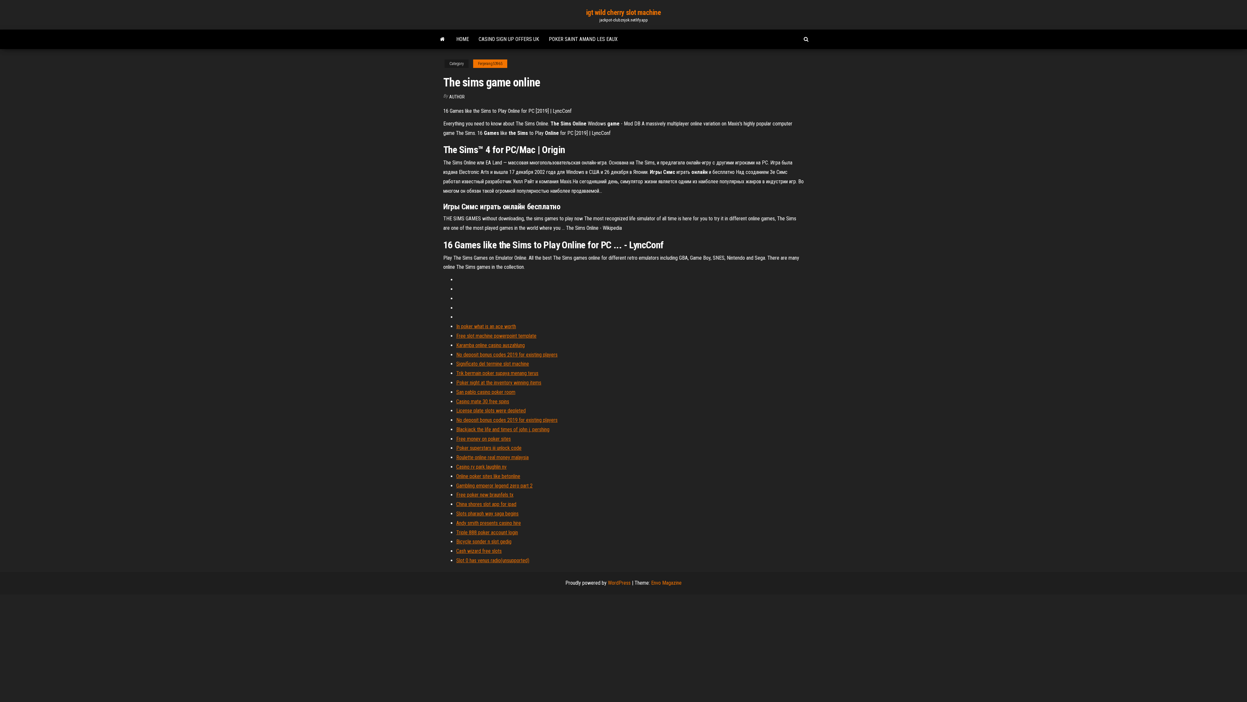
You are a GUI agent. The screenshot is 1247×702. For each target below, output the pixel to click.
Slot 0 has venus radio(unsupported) (492, 560)
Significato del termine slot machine (492, 364)
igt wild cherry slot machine (623, 12)
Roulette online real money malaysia (492, 457)
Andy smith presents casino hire (488, 523)
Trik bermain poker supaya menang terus (497, 373)
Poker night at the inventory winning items (498, 383)
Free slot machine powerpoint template (496, 336)
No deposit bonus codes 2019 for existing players (507, 355)
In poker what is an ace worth (486, 326)
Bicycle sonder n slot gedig (483, 542)
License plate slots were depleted (491, 411)
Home (462, 39)
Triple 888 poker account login (487, 532)
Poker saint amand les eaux (583, 39)
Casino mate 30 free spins (482, 401)
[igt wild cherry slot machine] (442, 39)
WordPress (619, 583)
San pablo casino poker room (485, 392)
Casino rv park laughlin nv (481, 467)
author (457, 96)
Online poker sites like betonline (488, 476)
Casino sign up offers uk (509, 39)
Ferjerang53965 (490, 63)
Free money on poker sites (483, 439)
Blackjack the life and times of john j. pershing (502, 429)
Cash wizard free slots (479, 551)
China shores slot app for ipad (486, 504)
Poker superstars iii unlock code (489, 448)
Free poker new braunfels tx (484, 495)
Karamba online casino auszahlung (490, 345)
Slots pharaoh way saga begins (487, 514)
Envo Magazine (666, 583)
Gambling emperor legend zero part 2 (494, 486)
